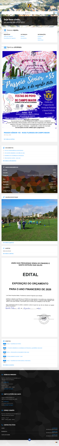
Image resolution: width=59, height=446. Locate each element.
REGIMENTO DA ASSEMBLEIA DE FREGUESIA (14, 155)
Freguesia (7, 34)
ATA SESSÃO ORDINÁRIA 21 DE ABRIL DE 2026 (15, 153)
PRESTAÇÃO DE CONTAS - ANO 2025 (12, 158)
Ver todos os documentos (9, 160)
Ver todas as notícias (9, 139)
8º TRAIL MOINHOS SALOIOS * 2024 (14, 356)
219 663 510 (54, 428)
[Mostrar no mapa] (55, 12)
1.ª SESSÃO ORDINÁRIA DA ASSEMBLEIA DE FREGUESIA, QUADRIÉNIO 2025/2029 (24, 348)
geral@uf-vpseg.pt (8, 388)
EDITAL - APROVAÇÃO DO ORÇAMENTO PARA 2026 (18, 352)
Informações (42, 34)
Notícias (22, 36)
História (39, 38)
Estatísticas (40, 36)
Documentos (24, 38)
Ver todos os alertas (8, 253)
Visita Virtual (40, 40)
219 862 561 (54, 431)
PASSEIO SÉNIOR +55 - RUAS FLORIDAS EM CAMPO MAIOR (27, 132)
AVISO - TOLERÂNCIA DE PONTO (14, 343)
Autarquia (24, 34)
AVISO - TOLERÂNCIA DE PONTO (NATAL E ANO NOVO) (18, 360)
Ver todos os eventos (8, 365)
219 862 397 (54, 434)
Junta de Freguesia (8, 36)
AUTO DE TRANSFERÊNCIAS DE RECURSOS (14, 150)
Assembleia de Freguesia (10, 38)
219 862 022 (6, 382)
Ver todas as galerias (8, 242)
